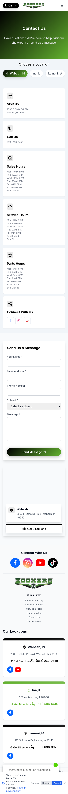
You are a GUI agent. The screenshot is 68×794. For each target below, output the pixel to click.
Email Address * (16, 371)
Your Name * (14, 356)
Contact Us (34, 617)
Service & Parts (34, 609)
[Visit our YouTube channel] (27, 320)
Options (35, 783)
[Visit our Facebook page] (10, 320)
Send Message (32, 452)
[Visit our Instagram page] (18, 320)
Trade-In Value (34, 613)
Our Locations (34, 621)
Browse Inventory (34, 600)
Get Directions (36, 529)
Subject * (12, 400)
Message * (13, 414)
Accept (57, 783)
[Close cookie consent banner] (65, 783)
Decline (46, 783)
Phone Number (16, 385)
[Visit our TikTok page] (53, 563)
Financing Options (34, 604)
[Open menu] (62, 5)
